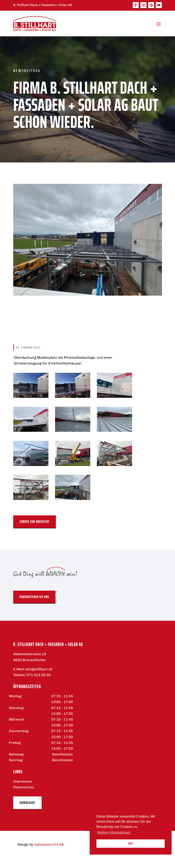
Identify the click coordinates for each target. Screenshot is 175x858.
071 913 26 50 (39, 675)
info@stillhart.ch (38, 669)
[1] (72, 499)
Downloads (27, 802)
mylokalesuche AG (49, 844)
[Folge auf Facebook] (136, 5)
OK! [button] (130, 843)
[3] (114, 465)
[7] (72, 431)
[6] (114, 431)
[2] (30, 499)
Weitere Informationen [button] (113, 832)
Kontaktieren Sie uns (34, 597)
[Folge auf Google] (151, 5)
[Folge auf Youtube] (159, 5)
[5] (30, 465)
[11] (30, 397)
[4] (72, 465)
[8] (30, 431)
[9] (114, 397)
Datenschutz (23, 787)
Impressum (22, 781)
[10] (72, 397)
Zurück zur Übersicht (35, 521)
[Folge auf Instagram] (143, 5)
